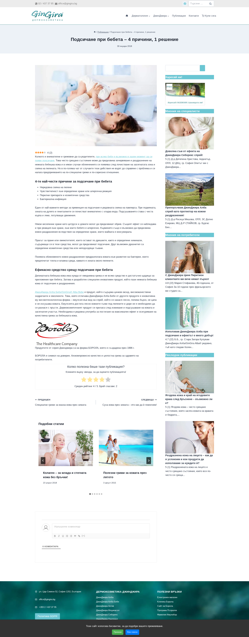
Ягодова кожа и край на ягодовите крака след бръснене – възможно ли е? (188, 399)
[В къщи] (95, 32)
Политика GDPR (47, 616)
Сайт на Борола (165, 606)
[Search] (202, 68)
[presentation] (65, 448)
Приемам (118, 632)
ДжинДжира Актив (105, 606)
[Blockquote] (75, 536)
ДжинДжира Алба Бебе (107, 601)
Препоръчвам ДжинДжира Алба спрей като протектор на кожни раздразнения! (185, 211)
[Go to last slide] (43, 460)
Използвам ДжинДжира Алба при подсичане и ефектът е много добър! (189, 333)
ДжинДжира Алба (104, 597)
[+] (83, 536)
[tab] (90, 494)
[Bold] (55, 536)
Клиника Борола (165, 601)
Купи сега (210, 15)
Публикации (179, 15)
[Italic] (59, 536)
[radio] (83, 380)
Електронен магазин (167, 597)
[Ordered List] (67, 536)
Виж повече (132, 632)
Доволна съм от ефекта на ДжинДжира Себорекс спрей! (184, 153)
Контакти (194, 15)
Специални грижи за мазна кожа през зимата (60, 402)
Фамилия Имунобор (167, 614)
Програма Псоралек (167, 610)
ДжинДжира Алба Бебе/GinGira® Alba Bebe (59, 292)
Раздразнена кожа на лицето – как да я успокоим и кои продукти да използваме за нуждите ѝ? (189, 459)
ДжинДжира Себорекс (107, 614)
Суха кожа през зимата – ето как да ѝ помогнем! (129, 402)
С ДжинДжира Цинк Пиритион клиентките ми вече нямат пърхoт (187, 277)
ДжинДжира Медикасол (107, 610)
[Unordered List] (71, 536)
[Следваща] (148, 460)
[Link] (79, 536)
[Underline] (63, 536)
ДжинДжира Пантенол (107, 619)
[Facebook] (184, 3)
